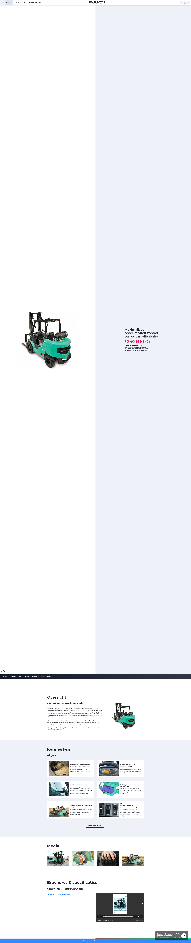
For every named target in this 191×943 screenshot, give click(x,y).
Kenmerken (13, 676)
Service (24, 2)
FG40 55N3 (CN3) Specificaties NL (59, 894)
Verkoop (9, 2)
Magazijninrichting (35, 2)
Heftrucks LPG (16, 6)
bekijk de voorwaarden (163, 937)
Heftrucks (9, 6)
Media (20, 676)
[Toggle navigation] (2, 2)
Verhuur (16, 2)
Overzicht (4, 676)
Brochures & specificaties (32, 676)
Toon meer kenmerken (95, 825)
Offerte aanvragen (46, 676)
